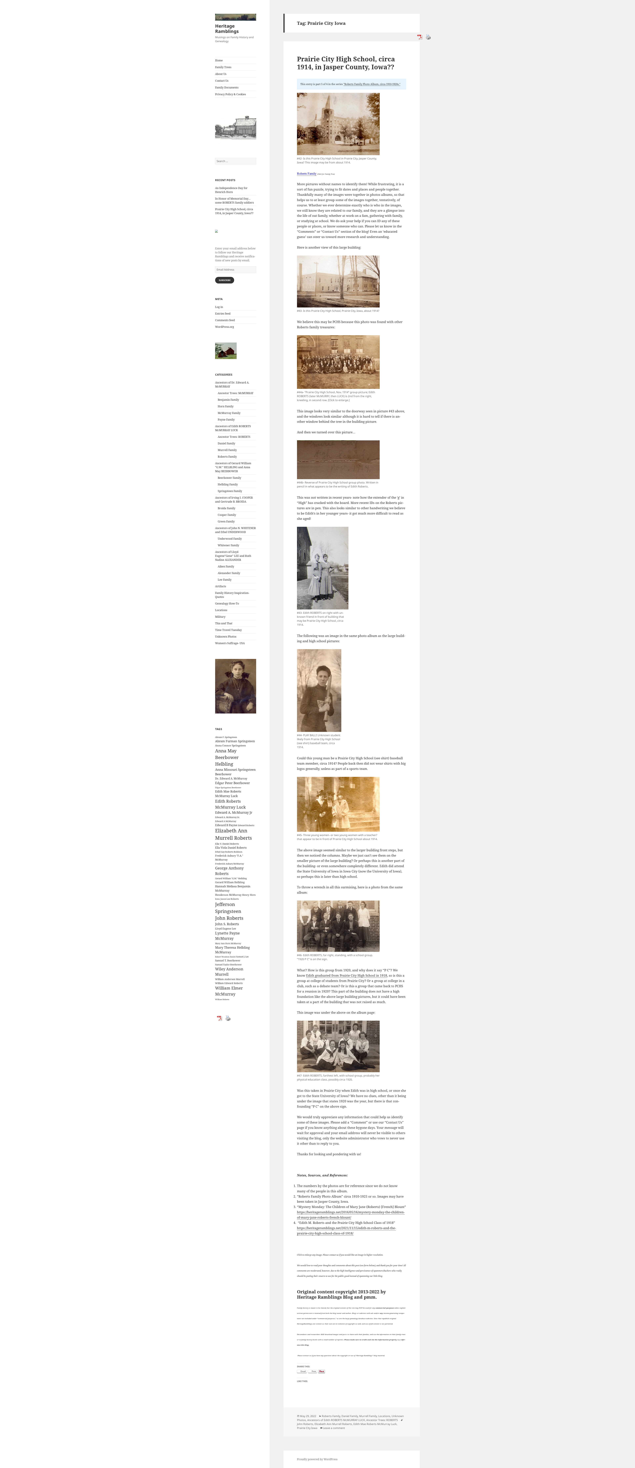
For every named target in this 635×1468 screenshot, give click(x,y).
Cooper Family (227, 515)
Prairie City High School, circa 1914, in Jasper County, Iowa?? (346, 62)
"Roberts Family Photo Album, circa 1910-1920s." (371, 84)
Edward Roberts (246, 825)
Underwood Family (230, 538)
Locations (221, 610)
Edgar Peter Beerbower (232, 783)
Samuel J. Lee (242, 956)
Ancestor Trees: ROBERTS (234, 437)
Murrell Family (227, 450)
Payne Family (226, 419)
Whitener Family (228, 545)
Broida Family (226, 508)
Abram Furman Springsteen (235, 741)
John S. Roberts (227, 924)
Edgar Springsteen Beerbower (228, 787)
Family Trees (223, 67)
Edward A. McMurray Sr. (227, 817)
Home (219, 60)
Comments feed (225, 320)
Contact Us (221, 81)
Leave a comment (334, 1428)
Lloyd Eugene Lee (225, 928)
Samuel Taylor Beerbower (228, 964)
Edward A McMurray (225, 821)
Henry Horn (249, 894)
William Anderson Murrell (230, 979)
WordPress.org (224, 327)
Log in (219, 307)
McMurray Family (229, 413)
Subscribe (225, 280)
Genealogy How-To (227, 603)
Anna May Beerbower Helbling (227, 757)
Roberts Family (227, 456)
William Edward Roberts (229, 983)
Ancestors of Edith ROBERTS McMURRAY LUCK (336, 1420)
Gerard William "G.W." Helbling (231, 878)
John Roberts (229, 918)
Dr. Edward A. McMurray (231, 778)
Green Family (226, 521)
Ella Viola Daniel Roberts (231, 847)
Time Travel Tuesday (228, 630)
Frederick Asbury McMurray (229, 863)
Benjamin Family (228, 400)
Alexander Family (229, 573)
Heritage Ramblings (227, 28)
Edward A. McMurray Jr (233, 812)
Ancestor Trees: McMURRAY (235, 393)
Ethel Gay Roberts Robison (228, 851)
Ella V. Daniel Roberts (227, 843)
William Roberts (222, 999)
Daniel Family (226, 443)
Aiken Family (226, 566)
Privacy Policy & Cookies (230, 94)
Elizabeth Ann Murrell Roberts (333, 1424)
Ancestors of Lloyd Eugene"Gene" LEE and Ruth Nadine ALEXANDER (233, 556)
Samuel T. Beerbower (227, 960)
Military (220, 617)
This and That (223, 623)
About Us (220, 74)
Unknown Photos (225, 636)
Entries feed (223, 313)
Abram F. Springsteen (226, 737)
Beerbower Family (229, 478)
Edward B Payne (226, 825)
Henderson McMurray (228, 894)
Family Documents (226, 87)
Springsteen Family (230, 491)
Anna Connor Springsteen (230, 745)
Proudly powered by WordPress (317, 1459)
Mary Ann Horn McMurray (228, 943)
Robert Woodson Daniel (225, 957)
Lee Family (225, 580)
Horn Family (225, 406)
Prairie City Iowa (307, 1428)
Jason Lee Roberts (229, 898)
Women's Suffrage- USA (230, 643)
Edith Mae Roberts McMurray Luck (375, 1424)
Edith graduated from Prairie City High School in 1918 (346, 975)
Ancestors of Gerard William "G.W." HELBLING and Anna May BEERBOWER (233, 467)
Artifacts (220, 586)
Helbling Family (228, 484)
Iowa (217, 899)
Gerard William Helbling (230, 882)
